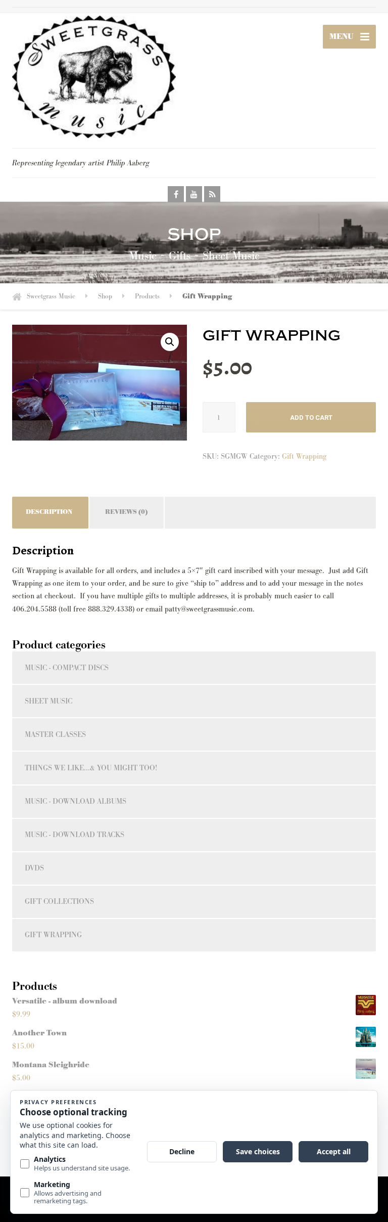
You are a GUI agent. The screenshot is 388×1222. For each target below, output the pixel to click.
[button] (170, 342)
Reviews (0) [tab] (126, 512)
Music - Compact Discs (67, 668)
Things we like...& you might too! (91, 768)
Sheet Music (48, 701)
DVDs (34, 868)
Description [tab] (49, 512)
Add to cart (311, 417)
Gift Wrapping (304, 456)
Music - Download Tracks (74, 835)
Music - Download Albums (75, 801)
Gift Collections (59, 901)
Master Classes (55, 734)
